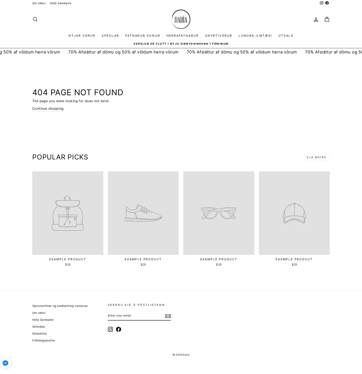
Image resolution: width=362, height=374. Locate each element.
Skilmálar (38, 326)
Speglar (110, 35)
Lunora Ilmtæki (255, 35)
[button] (5, 363)
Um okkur (39, 3)
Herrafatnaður (183, 35)
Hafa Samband (60, 3)
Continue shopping (48, 108)
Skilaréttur (39, 333)
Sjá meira (317, 157)
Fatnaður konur (142, 35)
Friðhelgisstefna (43, 340)
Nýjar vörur (82, 35)
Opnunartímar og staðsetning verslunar (60, 306)
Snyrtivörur (218, 35)
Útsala (285, 35)
